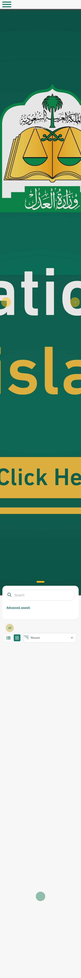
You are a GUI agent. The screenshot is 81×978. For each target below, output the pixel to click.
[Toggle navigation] (6, 4)
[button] (6, 302)
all (9, 628)
